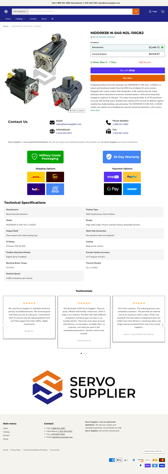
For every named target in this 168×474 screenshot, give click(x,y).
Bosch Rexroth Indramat (104, 37)
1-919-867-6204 (120, 133)
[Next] (163, 325)
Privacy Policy (16, 450)
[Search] (135, 11)
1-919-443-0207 (64, 133)
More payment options (128, 78)
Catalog (6, 432)
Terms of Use (54, 450)
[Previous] (5, 325)
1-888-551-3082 (120, 124)
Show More (95, 110)
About (5, 439)
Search (5, 450)
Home (5, 26)
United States (152, 451)
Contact (6, 435)
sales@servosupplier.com (68, 124)
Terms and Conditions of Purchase (35, 450)
